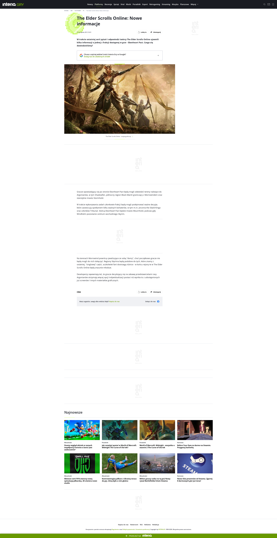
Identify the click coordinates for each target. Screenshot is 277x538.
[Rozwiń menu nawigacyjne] (273, 4)
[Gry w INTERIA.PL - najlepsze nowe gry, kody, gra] (20, 4)
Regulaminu (115, 529)
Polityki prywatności (129, 529)
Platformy (78, 10)
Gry (72, 10)
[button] (90, 4)
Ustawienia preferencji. (143, 529)
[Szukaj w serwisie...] (264, 4)
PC (83, 10)
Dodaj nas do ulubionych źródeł (105, 56)
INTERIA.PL (161, 529)
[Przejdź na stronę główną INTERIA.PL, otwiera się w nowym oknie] (9, 4)
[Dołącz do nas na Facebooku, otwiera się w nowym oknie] (158, 301)
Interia (66, 10)
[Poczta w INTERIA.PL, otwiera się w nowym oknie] (269, 4)
